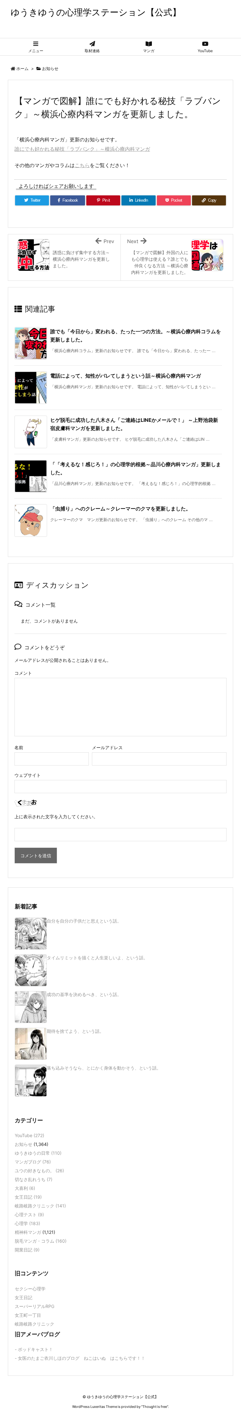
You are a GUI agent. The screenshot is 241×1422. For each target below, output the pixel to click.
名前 (18, 747)
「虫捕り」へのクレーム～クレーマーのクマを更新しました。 (120, 508)
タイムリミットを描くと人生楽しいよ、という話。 (97, 957)
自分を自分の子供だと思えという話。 (84, 920)
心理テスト (29, 1214)
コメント (23, 673)
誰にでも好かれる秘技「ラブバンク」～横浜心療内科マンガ (82, 149)
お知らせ (50, 68)
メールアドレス (107, 747)
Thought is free (154, 1406)
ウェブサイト (27, 775)
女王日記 (28, 1197)
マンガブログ (33, 1161)
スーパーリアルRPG (34, 1306)
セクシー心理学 (30, 1288)
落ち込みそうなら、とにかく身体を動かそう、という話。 (104, 1068)
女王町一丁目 (28, 1315)
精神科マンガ (28, 1232)
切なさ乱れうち (33, 1179)
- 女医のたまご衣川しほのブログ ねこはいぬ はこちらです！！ (80, 1358)
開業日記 (27, 1249)
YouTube (29, 1135)
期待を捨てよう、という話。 (75, 1031)
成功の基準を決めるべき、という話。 (84, 994)
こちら (82, 165)
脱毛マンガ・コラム (41, 1241)
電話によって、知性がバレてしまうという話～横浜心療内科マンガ (125, 376)
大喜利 (25, 1188)
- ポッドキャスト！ (34, 1349)
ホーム (22, 68)
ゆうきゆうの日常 (38, 1153)
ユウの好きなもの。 (39, 1170)
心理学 (27, 1223)
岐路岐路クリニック (40, 1205)
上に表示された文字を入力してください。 (56, 816)
